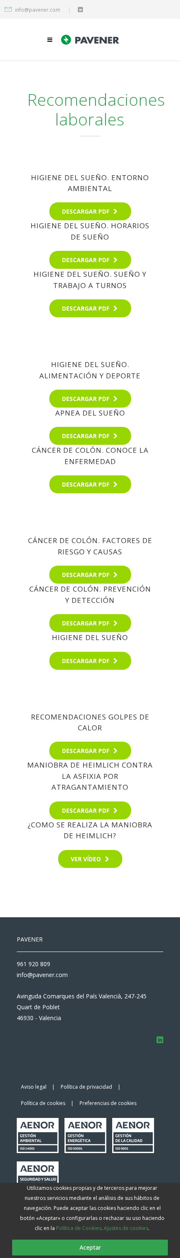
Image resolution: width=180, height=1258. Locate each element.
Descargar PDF (85, 211)
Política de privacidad (86, 1086)
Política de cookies (43, 1103)
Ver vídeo (86, 859)
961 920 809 (33, 964)
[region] (90, 1220)
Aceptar (90, 1247)
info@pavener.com (37, 9)
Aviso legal (33, 1086)
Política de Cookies (78, 1228)
